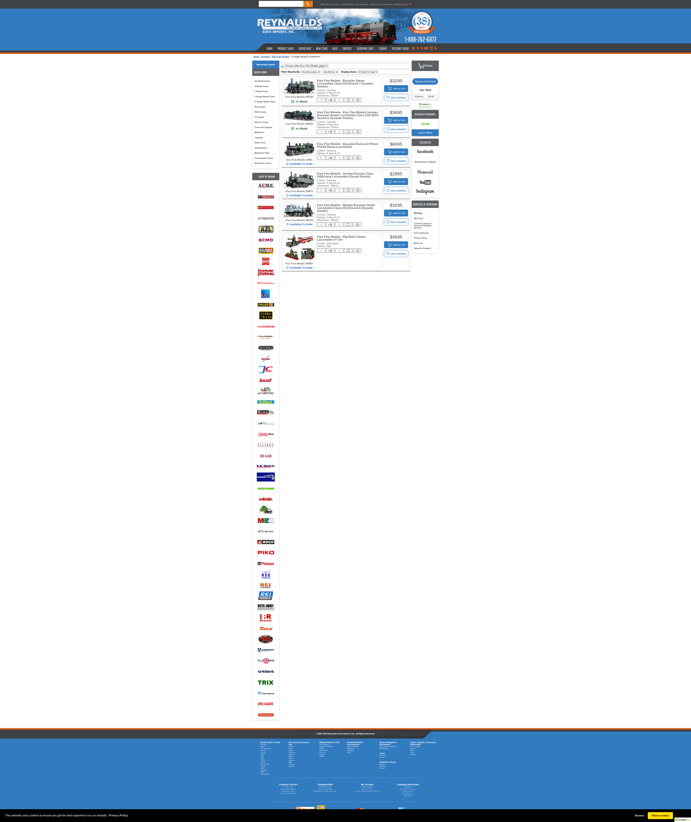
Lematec (350, 750)
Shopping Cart (401, 4)
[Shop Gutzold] (266, 348)
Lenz (412, 752)
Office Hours (408, 791)
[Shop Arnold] (266, 197)
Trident (322, 754)
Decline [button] (639, 815)
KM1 (262, 772)
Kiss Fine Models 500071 (299, 191)
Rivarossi (265, 764)
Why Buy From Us (329, 4)
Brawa (263, 750)
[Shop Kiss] (266, 412)
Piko (263, 754)
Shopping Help (325, 787)
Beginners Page (261, 153)
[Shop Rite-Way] (266, 607)
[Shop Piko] (266, 553)
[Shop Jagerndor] (266, 369)
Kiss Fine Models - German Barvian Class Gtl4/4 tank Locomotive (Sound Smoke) (345, 175)
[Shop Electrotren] (266, 283)
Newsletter (386, 4)
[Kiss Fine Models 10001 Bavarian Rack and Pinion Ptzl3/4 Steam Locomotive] (299, 156)
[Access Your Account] (400, 49)
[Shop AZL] (266, 229)
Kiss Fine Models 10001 (299, 159)
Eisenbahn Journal (388, 747)
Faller (291, 747)
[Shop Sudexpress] (266, 650)
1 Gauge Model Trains (264, 97)
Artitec (291, 766)
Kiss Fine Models (280, 56)
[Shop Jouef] (266, 380)
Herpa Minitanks (326, 746)
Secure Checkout (425, 81)
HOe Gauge (259, 107)
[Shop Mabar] (266, 477)
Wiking (382, 766)
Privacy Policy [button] (118, 815)
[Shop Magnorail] (266, 488)
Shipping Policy (288, 791)
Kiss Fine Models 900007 (299, 263)
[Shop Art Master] (266, 218)
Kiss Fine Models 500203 (299, 123)
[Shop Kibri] (266, 402)
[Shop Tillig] (266, 661)
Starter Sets (259, 143)
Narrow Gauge (261, 122)
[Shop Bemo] (266, 240)
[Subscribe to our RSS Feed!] (435, 49)
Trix (262, 756)
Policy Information (325, 789)
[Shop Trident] (266, 672)
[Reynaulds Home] (264, 49)
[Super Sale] (305, 49)
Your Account (362, 4)
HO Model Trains (262, 81)
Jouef (263, 766)
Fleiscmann (266, 748)
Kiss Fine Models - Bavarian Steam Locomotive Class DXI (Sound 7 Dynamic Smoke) (345, 83)
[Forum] (382, 49)
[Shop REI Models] (266, 596)
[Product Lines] (286, 49)
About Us (408, 787)
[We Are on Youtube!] (426, 49)
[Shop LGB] (266, 456)
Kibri (291, 749)
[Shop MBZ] (266, 521)
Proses (292, 764)
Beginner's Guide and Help (325, 791)
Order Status (347, 4)
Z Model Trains (261, 91)
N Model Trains (261, 86)
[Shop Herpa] (266, 359)
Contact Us (288, 787)
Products (265, 56)
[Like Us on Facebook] (413, 49)
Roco (263, 746)
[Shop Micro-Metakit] (266, 531)
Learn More (425, 132)
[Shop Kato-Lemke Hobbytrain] (266, 391)
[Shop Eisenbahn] (266, 272)
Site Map (408, 795)
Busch (291, 760)
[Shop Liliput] (266, 445)
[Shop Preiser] (266, 564)
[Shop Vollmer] (266, 704)
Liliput (263, 752)
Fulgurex (351, 749)
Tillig (263, 760)
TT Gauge (259, 117)
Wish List (375, 4)
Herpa (382, 764)
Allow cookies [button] (660, 815)
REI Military (324, 744)
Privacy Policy (420, 238)
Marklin (264, 744)
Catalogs (258, 138)
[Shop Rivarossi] (266, 618)
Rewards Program (422, 248)
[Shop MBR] (266, 510)
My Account (367, 789)
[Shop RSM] (266, 639)
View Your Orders (288, 789)
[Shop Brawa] (266, 251)
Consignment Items (263, 158)
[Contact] (347, 49)
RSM (291, 756)
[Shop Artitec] (266, 208)
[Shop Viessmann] (266, 693)
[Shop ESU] (266, 294)
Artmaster (323, 750)
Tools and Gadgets (263, 127)
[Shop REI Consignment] (266, 585)
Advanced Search (265, 64)
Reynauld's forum (262, 163)
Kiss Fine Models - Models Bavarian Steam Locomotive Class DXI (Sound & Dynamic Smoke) (346, 208)
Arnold (263, 770)
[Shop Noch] (266, 542)
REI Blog (418, 213)
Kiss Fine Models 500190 (299, 97)
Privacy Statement (288, 793)
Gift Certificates (421, 233)
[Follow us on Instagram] (431, 49)
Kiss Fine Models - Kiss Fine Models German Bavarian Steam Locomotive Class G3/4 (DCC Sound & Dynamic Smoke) (348, 115)
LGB (262, 758)
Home (256, 56)
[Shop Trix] (266, 682)
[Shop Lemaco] (266, 434)
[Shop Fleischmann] (266, 326)
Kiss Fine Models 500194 (299, 220)
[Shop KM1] (266, 423)
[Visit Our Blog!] (418, 49)
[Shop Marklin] (266, 499)
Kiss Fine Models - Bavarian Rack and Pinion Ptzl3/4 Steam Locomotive (347, 145)
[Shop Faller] (266, 305)
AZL (262, 768)
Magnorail (265, 774)
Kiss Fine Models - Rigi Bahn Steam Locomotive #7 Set (341, 238)
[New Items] (322, 49)
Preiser (292, 754)
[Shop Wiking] (266, 715)
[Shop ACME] (266, 186)
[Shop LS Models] (266, 467)
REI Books (259, 132)
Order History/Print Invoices (367, 791)
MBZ (290, 762)
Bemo (263, 762)
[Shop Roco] (266, 628)
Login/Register (367, 787)
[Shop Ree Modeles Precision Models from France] (266, 575)
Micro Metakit (353, 747)
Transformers (260, 148)
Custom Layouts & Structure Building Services (423, 225)
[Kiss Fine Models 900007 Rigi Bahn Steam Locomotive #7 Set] (299, 259)
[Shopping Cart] (365, 49)
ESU (412, 750)
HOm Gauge (260, 112)
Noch (291, 750)
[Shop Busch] (266, 262)
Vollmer (292, 752)
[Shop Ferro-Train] (266, 316)
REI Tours (418, 218)
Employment (408, 793)
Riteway (383, 755)
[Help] (335, 49)
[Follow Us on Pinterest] (422, 49)
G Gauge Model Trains (265, 102)
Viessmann (415, 747)
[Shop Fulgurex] (266, 337)
